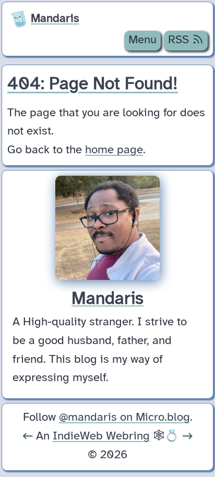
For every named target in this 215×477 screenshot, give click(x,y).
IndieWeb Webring (101, 436)
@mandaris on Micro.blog (124, 417)
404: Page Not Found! (92, 84)
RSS (180, 40)
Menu (142, 40)
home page (114, 150)
